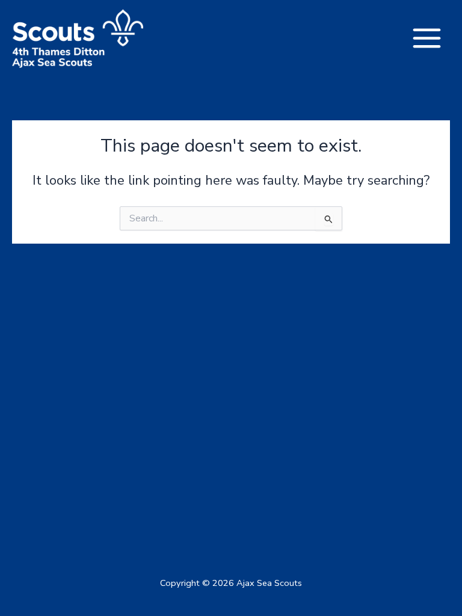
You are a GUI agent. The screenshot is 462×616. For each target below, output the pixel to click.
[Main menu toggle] (427, 38)
